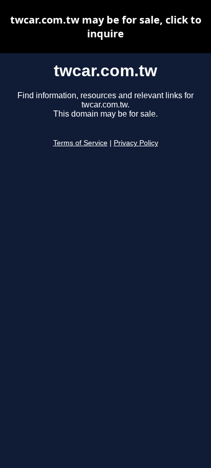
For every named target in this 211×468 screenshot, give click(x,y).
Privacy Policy (136, 143)
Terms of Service (80, 143)
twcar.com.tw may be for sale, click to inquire (105, 26)
